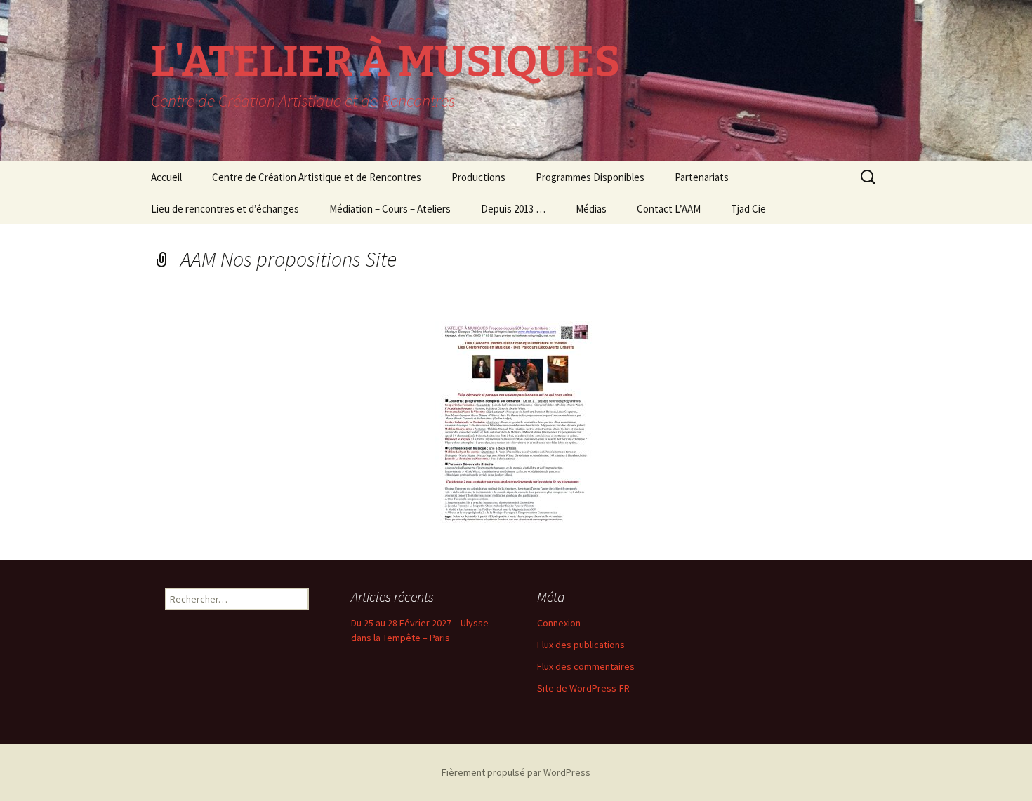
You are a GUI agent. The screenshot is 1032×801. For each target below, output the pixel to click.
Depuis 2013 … (513, 208)
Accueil (166, 177)
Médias (591, 208)
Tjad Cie (748, 208)
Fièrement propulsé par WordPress (516, 772)
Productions (478, 177)
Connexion (559, 623)
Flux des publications (581, 644)
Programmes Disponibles (590, 177)
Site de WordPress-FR (583, 688)
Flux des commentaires (586, 666)
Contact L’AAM (669, 208)
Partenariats (702, 177)
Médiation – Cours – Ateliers (390, 208)
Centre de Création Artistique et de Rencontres (316, 177)
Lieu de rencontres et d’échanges (225, 208)
